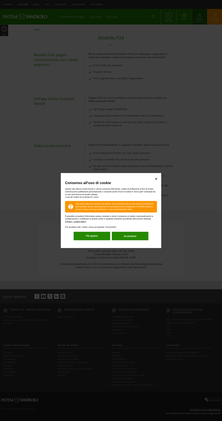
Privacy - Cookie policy (75, 221)
